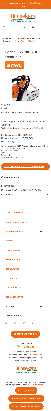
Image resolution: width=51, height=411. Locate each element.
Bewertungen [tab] (7, 194)
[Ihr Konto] (33, 27)
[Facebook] (9, 324)
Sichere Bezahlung (15, 213)
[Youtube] (17, 324)
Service (9, 241)
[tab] (25, 188)
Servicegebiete (13, 260)
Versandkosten (35, 355)
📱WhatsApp (18, 128)
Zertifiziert (11, 278)
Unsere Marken (13, 250)
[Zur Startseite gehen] (23, 17)
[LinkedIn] (35, 324)
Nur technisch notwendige (26, 398)
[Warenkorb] (41, 27)
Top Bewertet (12, 269)
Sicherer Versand (14, 231)
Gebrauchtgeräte (14, 297)
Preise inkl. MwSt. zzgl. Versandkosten (19, 113)
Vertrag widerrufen (25, 334)
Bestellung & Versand (16, 222)
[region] (25, 4)
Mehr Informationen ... (36, 385)
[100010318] (25, 87)
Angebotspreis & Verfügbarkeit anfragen (27, 167)
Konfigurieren (26, 390)
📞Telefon (6, 128)
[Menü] (4, 27)
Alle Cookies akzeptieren (26, 406)
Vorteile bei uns (13, 288)
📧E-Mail (38, 128)
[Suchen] (15, 27)
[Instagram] (27, 324)
